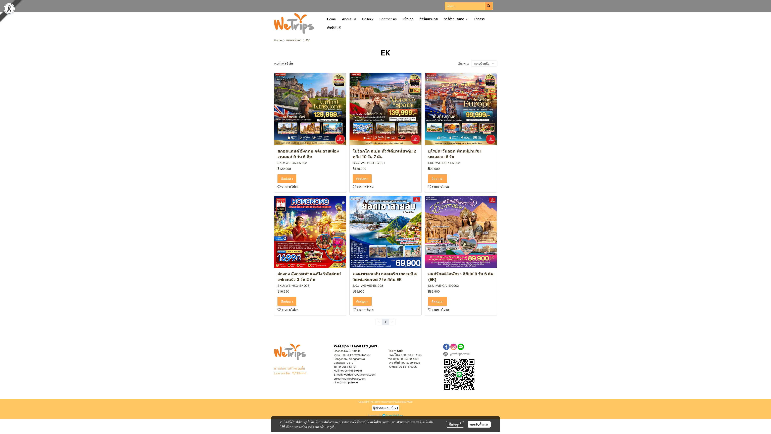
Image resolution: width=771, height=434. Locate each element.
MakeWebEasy (394, 416)
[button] (469, 6)
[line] (461, 347)
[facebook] (446, 347)
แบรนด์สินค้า (293, 40)
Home (278, 40)
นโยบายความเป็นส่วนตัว (300, 427)
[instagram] (453, 347)
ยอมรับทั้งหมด (479, 424)
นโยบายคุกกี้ (327, 427)
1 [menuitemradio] (385, 321)
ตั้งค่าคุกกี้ (455, 424)
